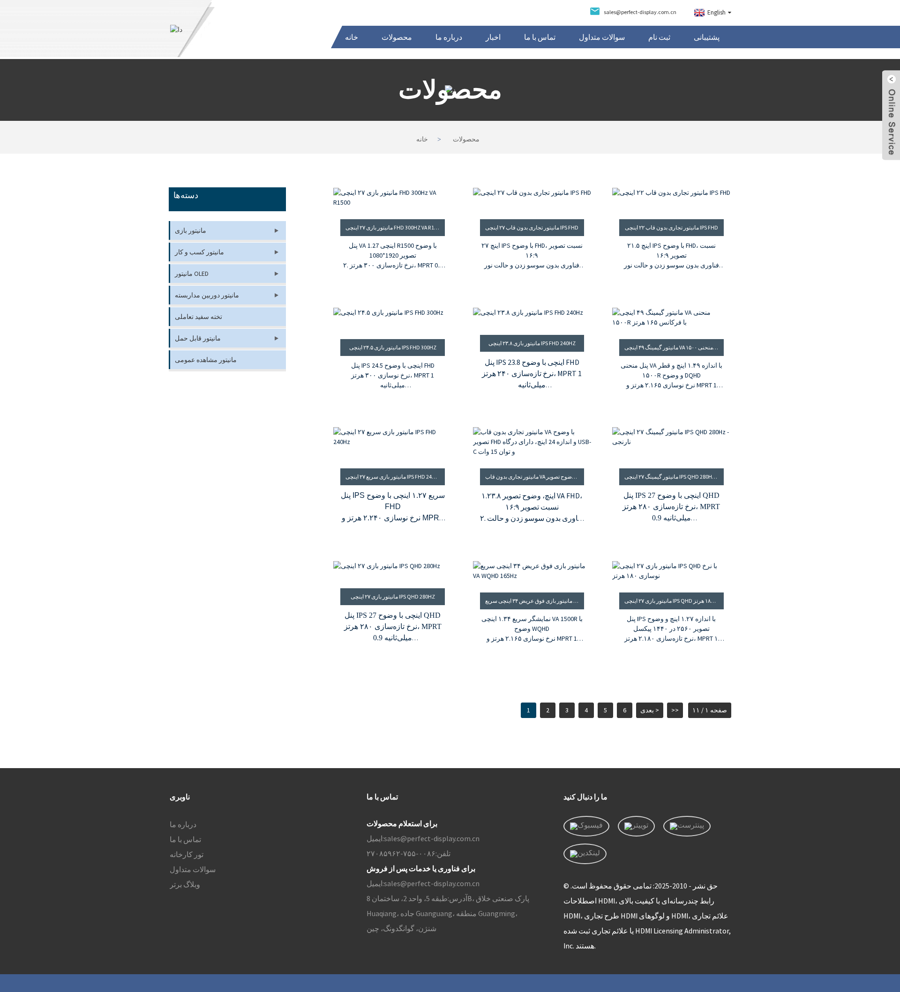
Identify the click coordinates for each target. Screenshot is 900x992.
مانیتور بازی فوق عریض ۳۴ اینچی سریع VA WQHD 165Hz (535, 600)
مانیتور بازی (190, 230)
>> (675, 710)
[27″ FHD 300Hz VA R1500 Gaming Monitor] (392, 197)
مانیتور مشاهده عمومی (206, 359)
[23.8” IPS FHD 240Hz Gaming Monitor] (532, 315)
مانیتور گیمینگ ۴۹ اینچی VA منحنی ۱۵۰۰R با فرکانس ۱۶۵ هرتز (674, 347)
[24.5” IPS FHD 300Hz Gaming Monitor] (392, 317)
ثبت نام (659, 37)
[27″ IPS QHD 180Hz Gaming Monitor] (671, 571)
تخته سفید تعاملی (198, 316)
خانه (351, 37)
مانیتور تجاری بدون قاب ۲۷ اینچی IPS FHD (531, 227)
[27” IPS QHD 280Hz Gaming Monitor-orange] (671, 442)
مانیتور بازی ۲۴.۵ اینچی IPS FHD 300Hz (392, 347)
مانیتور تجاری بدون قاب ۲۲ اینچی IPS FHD (671, 227)
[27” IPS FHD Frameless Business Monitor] (532, 197)
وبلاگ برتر (185, 884)
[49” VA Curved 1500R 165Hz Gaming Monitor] (671, 317)
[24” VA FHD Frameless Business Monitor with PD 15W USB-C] (532, 442)
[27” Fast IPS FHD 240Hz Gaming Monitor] (392, 442)
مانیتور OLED (192, 273)
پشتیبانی (707, 37)
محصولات (397, 37)
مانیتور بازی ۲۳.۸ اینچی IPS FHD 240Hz (532, 343)
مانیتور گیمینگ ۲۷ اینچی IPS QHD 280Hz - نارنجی (674, 476)
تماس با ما (539, 37)
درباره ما (448, 37)
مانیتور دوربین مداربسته (207, 295)
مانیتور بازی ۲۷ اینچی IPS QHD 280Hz (393, 596)
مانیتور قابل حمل (198, 338)
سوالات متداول (602, 37)
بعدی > (649, 710)
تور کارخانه (186, 854)
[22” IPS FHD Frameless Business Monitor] (671, 197)
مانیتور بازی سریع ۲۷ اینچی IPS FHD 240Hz (393, 476)
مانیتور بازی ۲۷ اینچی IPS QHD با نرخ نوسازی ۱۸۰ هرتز (674, 600)
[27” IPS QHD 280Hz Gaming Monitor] (392, 569)
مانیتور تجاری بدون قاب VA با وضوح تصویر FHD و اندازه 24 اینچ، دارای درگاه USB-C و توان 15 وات (535, 476)
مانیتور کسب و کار (199, 252)
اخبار (493, 37)
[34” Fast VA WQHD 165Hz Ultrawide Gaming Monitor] (532, 571)
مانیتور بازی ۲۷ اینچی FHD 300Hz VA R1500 (393, 227)
